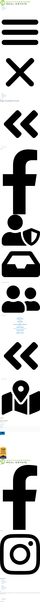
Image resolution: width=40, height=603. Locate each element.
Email (1, 424)
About (2, 5)
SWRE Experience (4, 7)
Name (1, 422)
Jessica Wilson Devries (20, 324)
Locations (3, 6)
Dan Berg (20, 321)
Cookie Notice (4, 599)
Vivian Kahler (20, 330)
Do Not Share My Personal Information (8, 597)
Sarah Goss (20, 318)
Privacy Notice (4, 598)
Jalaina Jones (20, 333)
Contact (3, 9)
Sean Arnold (20, 327)
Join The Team (4, 8)
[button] (20, 52)
